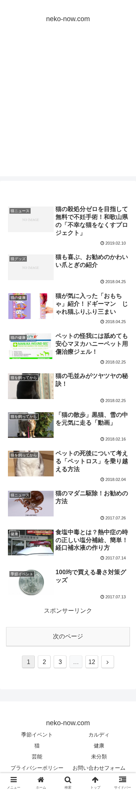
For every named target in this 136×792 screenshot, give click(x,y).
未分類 (99, 756)
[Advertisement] (68, 108)
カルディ (99, 735)
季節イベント (37, 735)
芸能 (37, 756)
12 (91, 662)
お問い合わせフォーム (99, 768)
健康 (99, 746)
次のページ (68, 636)
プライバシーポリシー (37, 768)
